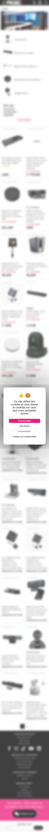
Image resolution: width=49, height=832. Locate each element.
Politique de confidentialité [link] (24, 437)
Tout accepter (24, 421)
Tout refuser (24, 426)
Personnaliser (24, 431)
